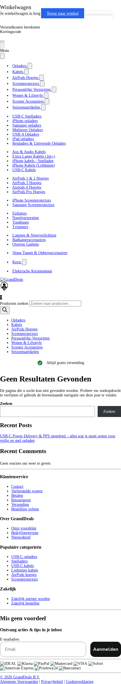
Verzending (20, 504)
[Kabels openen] (26, 72)
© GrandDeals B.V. (20, 677)
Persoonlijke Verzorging (30, 338)
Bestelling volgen (25, 509)
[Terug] (2, 45)
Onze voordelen (23, 528)
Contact (17, 486)
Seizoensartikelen (25, 352)
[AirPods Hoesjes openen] (41, 78)
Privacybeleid (52, 681)
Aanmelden (105, 649)
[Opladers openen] (30, 66)
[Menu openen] (2, 41)
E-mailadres (9, 639)
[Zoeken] (5, 310)
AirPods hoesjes (24, 575)
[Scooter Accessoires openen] (47, 101)
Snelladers (19, 561)
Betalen (17, 495)
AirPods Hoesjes (24, 329)
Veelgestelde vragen (26, 491)
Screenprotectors (24, 334)
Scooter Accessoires (26, 347)
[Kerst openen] (24, 262)
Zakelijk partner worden (30, 599)
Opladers (18, 320)
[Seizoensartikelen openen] (43, 107)
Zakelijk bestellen (25, 603)
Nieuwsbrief (21, 537)
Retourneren (21, 500)
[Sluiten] (2, 56)
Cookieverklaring (79, 681)
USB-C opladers (24, 557)
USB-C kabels (22, 566)
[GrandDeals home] (11, 279)
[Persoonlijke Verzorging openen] (54, 89)
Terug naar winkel (63, 13)
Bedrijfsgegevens (24, 533)
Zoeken (6, 403)
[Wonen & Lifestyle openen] (46, 95)
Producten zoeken (14, 303)
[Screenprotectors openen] (42, 84)
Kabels (16, 325)
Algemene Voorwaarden (19, 681)
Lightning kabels (24, 570)
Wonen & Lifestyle (26, 343)
